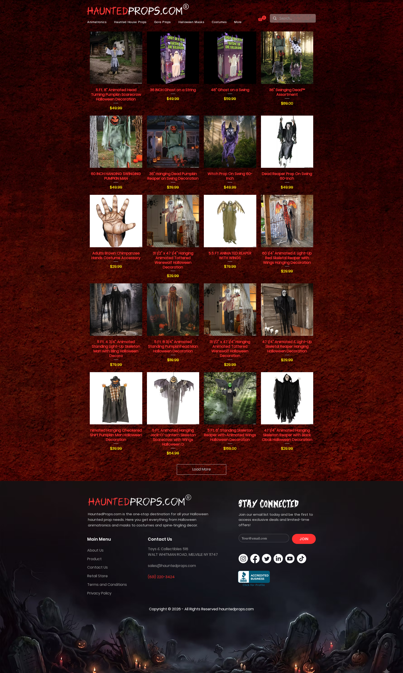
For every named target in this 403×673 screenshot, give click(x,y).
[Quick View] (116, 57)
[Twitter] (266, 558)
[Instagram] (243, 558)
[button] (97, 22)
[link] (262, 18)
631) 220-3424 (162, 577)
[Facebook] (255, 558)
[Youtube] (290, 558)
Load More (201, 469)
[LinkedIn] (278, 558)
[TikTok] (301, 558)
